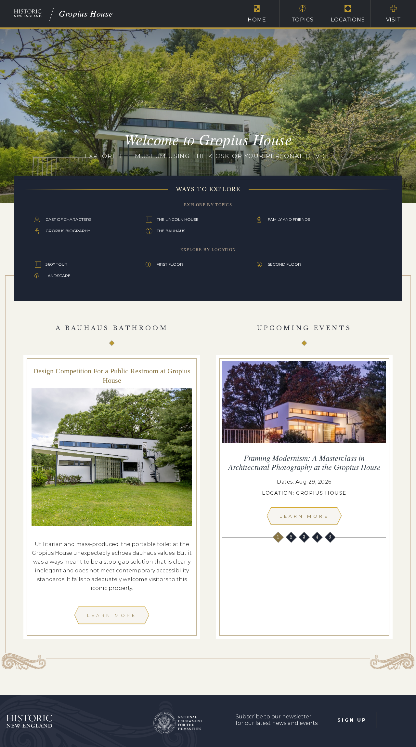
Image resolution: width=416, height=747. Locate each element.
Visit (393, 20)
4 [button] (317, 537)
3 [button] (304, 537)
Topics (303, 20)
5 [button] (330, 537)
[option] (304, 444)
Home (257, 20)
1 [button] (278, 537)
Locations (348, 20)
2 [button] (291, 537)
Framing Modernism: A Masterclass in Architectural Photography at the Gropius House (304, 462)
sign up (352, 720)
